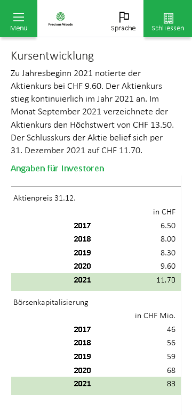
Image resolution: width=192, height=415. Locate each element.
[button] (18, 18)
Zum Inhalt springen (80, 6)
